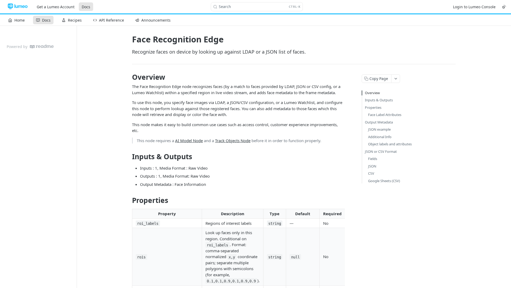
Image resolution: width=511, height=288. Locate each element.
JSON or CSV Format (381, 151)
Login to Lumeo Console (474, 6)
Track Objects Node (232, 140)
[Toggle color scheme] (504, 6)
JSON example (379, 129)
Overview (372, 92)
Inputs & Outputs (379, 100)
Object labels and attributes (390, 144)
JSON (372, 166)
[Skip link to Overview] (128, 77)
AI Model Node (189, 140)
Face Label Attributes (384, 114)
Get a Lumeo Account (56, 6)
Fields (372, 158)
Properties (373, 107)
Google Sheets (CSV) (384, 180)
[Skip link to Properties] (128, 200)
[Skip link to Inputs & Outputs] (128, 156)
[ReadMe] (42, 47)
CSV (371, 173)
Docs (86, 6)
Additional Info (380, 136)
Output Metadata (379, 122)
